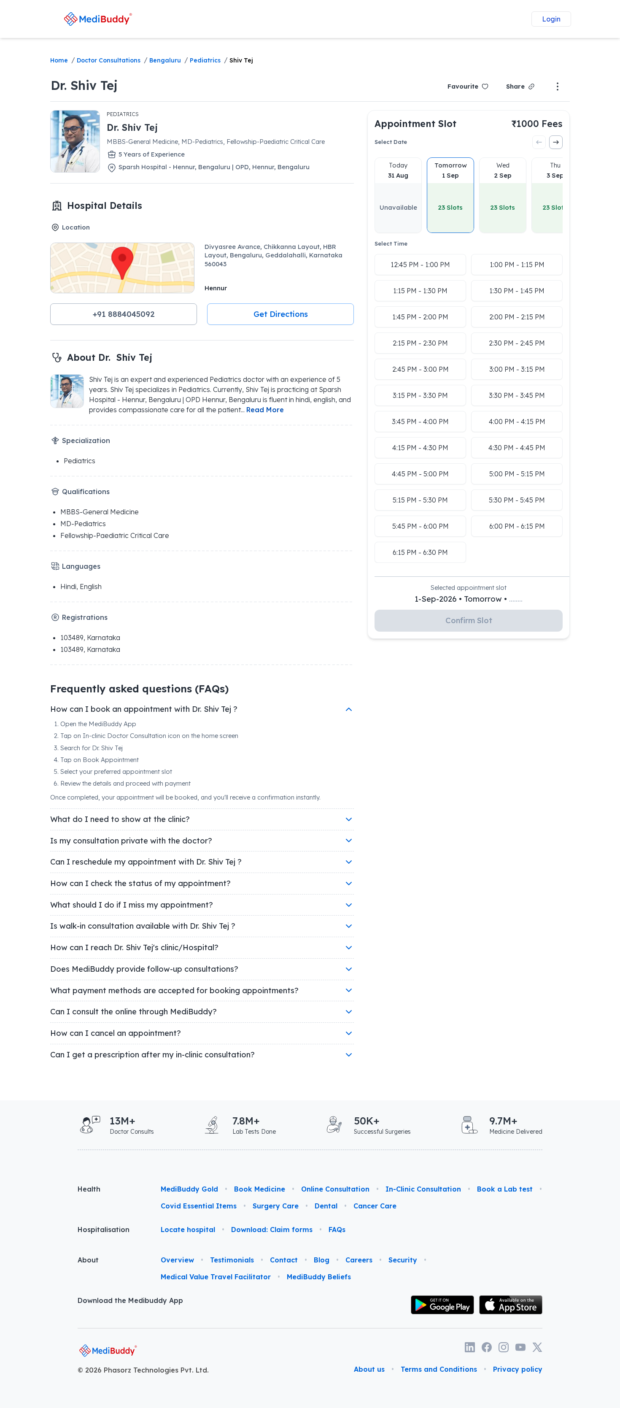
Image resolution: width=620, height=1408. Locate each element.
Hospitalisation (103, 1229)
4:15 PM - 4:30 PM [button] (420, 447)
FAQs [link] (337, 1229)
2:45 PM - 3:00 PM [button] (420, 369)
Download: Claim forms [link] (272, 1229)
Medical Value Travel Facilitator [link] (216, 1277)
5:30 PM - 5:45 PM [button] (517, 500)
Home (59, 60)
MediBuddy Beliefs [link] (319, 1277)
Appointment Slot (415, 123)
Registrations (85, 617)
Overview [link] (177, 1260)
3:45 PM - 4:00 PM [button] (420, 421)
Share (515, 86)
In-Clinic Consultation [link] (423, 1189)
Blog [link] (321, 1260)
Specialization (86, 440)
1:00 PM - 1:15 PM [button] (517, 264)
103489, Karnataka (90, 637)
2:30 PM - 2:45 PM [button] (517, 343)
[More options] (557, 86)
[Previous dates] (539, 142)
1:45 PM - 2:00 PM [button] (420, 317)
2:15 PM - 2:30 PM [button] (420, 343)
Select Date (391, 141)
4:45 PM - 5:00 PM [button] (420, 474)
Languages (81, 566)
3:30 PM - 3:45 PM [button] (517, 395)
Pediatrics (205, 60)
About (88, 1260)
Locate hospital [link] (188, 1229)
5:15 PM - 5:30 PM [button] (420, 500)
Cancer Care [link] (374, 1206)
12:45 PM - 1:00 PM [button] (420, 264)
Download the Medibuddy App (130, 1300)
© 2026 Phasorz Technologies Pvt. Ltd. (143, 1370)
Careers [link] (358, 1260)
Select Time (391, 243)
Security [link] (402, 1260)
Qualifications (86, 491)
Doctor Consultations (108, 60)
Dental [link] (326, 1206)
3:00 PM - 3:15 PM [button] (517, 369)
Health (89, 1189)
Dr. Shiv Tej (84, 85)
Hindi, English (81, 586)
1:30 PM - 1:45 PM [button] (517, 290)
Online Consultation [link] (335, 1189)
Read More (265, 409)
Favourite (462, 86)
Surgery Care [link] (276, 1206)
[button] (123, 314)
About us (369, 1369)
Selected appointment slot (469, 588)
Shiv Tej (241, 60)
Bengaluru (165, 60)
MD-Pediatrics (83, 523)
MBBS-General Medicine (99, 512)
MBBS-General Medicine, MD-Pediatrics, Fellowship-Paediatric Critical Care (216, 142)
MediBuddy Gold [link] (189, 1189)
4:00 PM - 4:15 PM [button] (517, 421)
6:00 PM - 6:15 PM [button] (517, 526)
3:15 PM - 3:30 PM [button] (420, 395)
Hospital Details (104, 205)
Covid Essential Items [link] (199, 1206)
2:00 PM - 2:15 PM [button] (517, 317)
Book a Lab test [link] (505, 1189)
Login (551, 19)
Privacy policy (517, 1369)
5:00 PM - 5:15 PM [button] (517, 474)
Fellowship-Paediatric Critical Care (114, 535)
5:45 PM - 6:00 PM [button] (420, 526)
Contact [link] (284, 1260)
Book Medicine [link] (259, 1189)
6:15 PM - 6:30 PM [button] (420, 552)
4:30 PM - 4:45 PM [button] (516, 447)
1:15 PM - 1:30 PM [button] (420, 290)
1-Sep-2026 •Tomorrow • (469, 599)
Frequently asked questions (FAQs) (139, 688)
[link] (98, 19)
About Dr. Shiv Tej (109, 357)
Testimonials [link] (232, 1260)
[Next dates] (556, 142)
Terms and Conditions (439, 1369)
